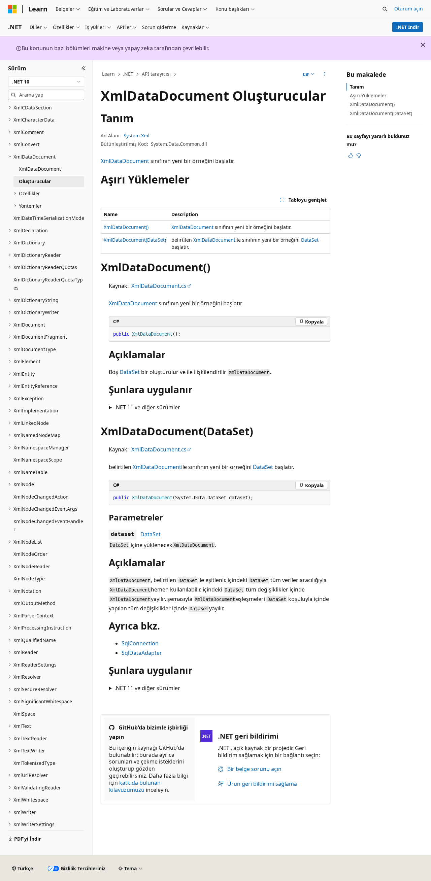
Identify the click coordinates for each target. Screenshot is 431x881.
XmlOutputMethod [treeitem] (34, 603)
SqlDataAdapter (142, 652)
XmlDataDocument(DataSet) (135, 240)
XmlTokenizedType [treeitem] (34, 763)
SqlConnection (140, 643)
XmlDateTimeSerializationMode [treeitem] (48, 218)
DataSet (310, 240)
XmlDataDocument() (126, 227)
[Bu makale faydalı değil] (359, 155)
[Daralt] (84, 68)
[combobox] (46, 81)
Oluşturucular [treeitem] (35, 181)
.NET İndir (407, 27)
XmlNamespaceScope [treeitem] (37, 459)
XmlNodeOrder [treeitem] (30, 554)
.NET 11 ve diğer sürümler (147, 407)
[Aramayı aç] (385, 9)
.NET (128, 74)
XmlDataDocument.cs (159, 286)
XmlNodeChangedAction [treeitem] (41, 497)
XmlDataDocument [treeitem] (40, 169)
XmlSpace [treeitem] (24, 714)
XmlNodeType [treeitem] (29, 578)
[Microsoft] (12, 9)
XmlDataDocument (125, 161)
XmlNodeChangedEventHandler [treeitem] (48, 525)
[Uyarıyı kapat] (423, 44)
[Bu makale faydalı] (350, 155)
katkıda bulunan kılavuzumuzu (135, 786)
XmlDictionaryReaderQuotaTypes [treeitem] (48, 283)
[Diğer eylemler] (324, 74)
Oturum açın (408, 8)
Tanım (357, 86)
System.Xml (137, 135)
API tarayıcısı (156, 74)
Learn (108, 74)
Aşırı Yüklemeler (368, 95)
